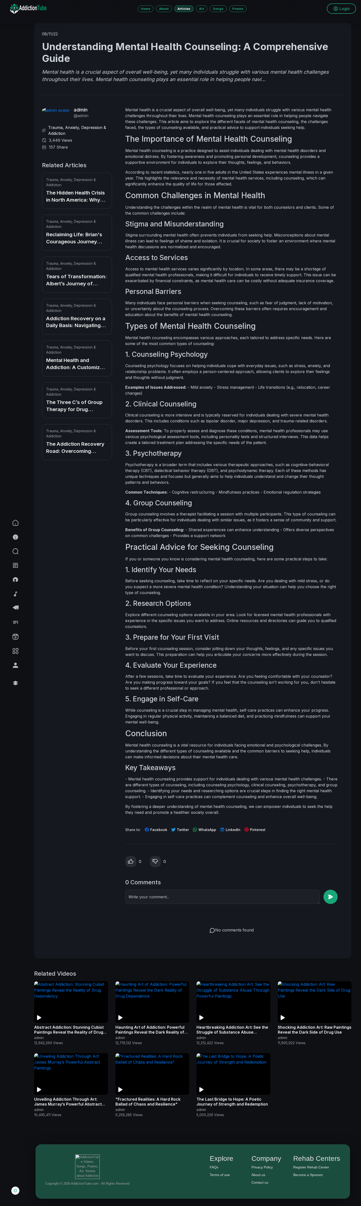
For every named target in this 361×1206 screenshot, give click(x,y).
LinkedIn (232, 830)
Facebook (158, 830)
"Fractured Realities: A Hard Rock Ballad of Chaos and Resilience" (147, 1102)
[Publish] (330, 897)
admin (81, 110)
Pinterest (257, 830)
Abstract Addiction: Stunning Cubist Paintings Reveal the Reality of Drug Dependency (69, 1032)
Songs (218, 9)
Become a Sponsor (308, 1175)
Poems (237, 9)
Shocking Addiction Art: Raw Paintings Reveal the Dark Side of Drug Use (314, 1030)
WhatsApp (206, 830)
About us (258, 1175)
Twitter (182, 830)
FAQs (214, 1167)
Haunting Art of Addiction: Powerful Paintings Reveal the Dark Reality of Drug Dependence (149, 1032)
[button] (28, 551)
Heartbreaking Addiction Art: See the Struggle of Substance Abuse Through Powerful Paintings (232, 1032)
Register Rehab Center (311, 1167)
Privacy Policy (262, 1167)
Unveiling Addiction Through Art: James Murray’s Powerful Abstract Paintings (68, 1104)
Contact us (259, 1182)
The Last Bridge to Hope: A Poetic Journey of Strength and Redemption (232, 1102)
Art (201, 9)
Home (145, 9)
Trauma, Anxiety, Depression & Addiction (77, 130)
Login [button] (344, 8)
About (164, 9)
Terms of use (220, 1175)
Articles (184, 9)
